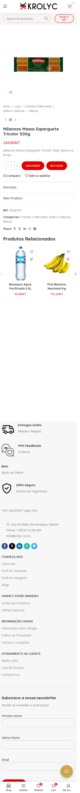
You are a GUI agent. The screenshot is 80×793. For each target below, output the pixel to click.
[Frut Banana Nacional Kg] (57, 263)
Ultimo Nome (11, 738)
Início (6, 106)
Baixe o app (64, 18)
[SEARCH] (46, 18)
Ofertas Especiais (13, 610)
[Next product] (15, 119)
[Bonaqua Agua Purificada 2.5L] (20, 263)
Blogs (5, 585)
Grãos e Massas (14, 111)
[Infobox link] (38, 429)
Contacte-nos (11, 675)
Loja (17, 106)
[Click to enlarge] (10, 92)
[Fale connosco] (67, 771)
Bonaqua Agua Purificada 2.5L (20, 286)
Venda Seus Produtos (16, 603)
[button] (31, 259)
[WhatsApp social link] (29, 229)
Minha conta (10, 661)
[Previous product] (5, 119)
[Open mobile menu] (5, 6)
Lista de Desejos (13, 668)
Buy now (56, 166)
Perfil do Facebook (14, 571)
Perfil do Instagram (14, 578)
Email (5, 760)
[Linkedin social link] (24, 229)
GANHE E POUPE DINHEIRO (20, 596)
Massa (33, 111)
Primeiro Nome (12, 716)
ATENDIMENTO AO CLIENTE (21, 654)
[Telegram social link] (35, 229)
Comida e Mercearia (38, 106)
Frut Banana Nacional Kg (56, 286)
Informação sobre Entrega (19, 628)
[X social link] (19, 229)
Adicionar (33, 166)
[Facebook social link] (14, 229)
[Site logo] (38, 6)
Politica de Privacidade (16, 635)
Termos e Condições (15, 642)
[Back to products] (10, 119)
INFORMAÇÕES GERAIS (17, 621)
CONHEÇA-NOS (12, 557)
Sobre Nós (9, 564)
